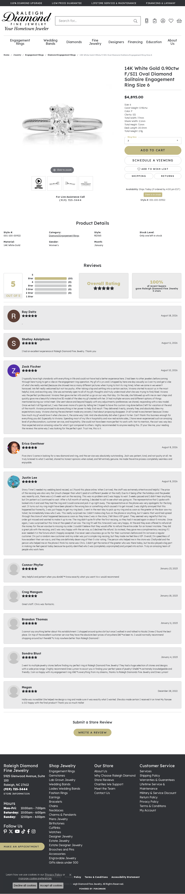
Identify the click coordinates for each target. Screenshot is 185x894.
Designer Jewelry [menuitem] (61, 836)
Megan (27, 687)
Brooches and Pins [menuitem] (61, 849)
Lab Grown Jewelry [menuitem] (62, 780)
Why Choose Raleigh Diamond (114, 775)
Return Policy (149, 797)
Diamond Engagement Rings (62, 55)
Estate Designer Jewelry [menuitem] (65, 845)
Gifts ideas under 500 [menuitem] (63, 862)
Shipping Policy (150, 775)
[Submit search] (136, 20)
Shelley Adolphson (36, 339)
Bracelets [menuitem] (55, 801)
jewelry (17, 55)
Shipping (139, 176)
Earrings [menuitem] (54, 797)
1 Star (29, 296)
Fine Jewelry (95, 41)
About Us (172, 41)
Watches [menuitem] (55, 832)
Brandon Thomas (35, 619)
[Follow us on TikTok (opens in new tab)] (23, 831)
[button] (163, 20)
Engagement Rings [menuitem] (62, 771)
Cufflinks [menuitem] (54, 827)
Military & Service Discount (158, 793)
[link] (26, 3)
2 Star (29, 293)
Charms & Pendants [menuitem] (62, 814)
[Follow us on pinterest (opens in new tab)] (5, 831)
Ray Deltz (29, 312)
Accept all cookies (51, 885)
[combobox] (93, 20)
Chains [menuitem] (53, 806)
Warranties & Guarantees (157, 780)
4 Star (30, 284)
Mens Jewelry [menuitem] (58, 819)
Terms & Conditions (153, 806)
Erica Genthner (33, 443)
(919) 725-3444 (70, 199)
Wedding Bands (50, 41)
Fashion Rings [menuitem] (58, 793)
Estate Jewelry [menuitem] (59, 841)
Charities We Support (108, 784)
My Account (148, 810)
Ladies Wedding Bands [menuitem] (64, 788)
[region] (62, 120)
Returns (167, 176)
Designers (116, 42)
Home (6, 55)
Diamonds (74, 42)
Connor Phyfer (32, 565)
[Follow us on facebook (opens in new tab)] (28, 831)
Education (154, 42)
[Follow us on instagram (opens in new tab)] (33, 831)
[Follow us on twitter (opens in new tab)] (11, 831)
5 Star (30, 276)
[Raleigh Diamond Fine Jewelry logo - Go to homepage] (26, 21)
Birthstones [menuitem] (56, 823)
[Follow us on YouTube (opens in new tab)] (17, 831)
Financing (135, 42)
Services (146, 771)
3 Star (29, 289)
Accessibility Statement (125, 877)
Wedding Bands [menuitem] (59, 784)
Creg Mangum (32, 592)
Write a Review (92, 732)
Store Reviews (104, 780)
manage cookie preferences (35, 878)
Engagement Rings (20, 41)
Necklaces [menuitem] (56, 810)
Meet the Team (104, 788)
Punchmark (100, 889)
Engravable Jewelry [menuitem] (62, 858)
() (70, 278)
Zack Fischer (31, 366)
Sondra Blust (31, 653)
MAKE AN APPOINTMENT (21, 846)
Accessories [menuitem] (57, 854)
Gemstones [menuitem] (57, 775)
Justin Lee (29, 477)
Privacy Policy (149, 801)
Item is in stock (153, 194)
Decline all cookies (25, 885)
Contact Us (102, 793)
